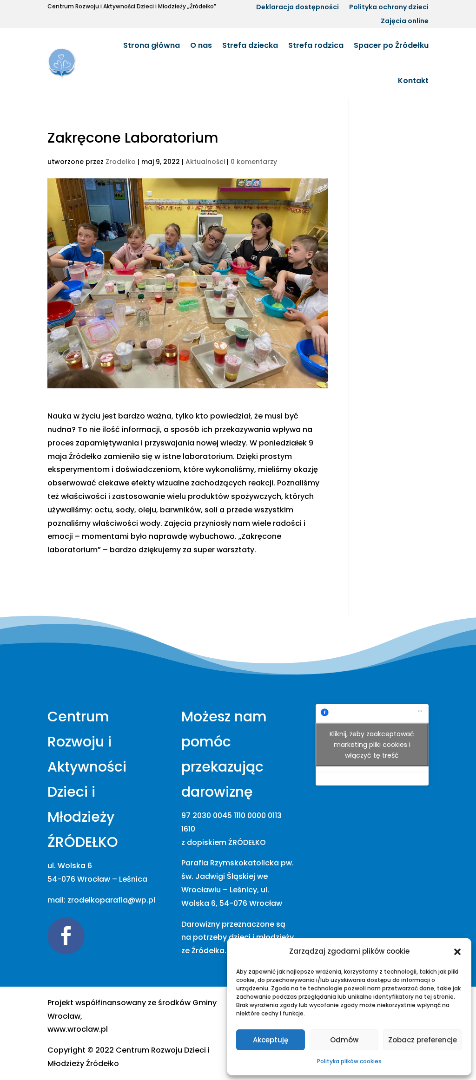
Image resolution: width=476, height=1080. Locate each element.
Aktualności (205, 161)
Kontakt (413, 80)
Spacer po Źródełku (391, 45)
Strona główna (151, 45)
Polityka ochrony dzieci (389, 8)
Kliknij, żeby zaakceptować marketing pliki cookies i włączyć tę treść (372, 744)
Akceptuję (270, 1040)
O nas (201, 45)
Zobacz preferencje (422, 1040)
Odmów (344, 1040)
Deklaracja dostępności (297, 8)
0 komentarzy (254, 161)
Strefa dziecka (250, 45)
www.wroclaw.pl (77, 1029)
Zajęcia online (405, 22)
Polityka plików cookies (349, 1061)
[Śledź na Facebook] (66, 936)
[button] (457, 951)
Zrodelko (121, 161)
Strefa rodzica (316, 45)
